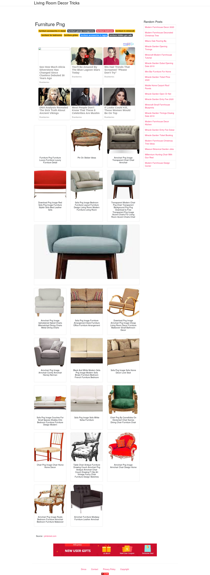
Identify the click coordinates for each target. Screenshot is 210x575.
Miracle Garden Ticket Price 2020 (157, 78)
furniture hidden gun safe (120, 35)
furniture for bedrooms (52, 35)
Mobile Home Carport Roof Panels (157, 87)
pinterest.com (50, 536)
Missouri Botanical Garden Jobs (159, 149)
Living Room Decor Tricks (57, 2)
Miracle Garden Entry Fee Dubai (159, 129)
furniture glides (71, 35)
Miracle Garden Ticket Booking (159, 135)
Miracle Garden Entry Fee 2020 (159, 99)
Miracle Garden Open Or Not (158, 93)
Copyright (124, 569)
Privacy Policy (109, 569)
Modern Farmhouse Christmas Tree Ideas (159, 142)
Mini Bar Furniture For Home (158, 71)
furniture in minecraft (125, 30)
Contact (94, 569)
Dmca (83, 569)
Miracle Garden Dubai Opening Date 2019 (159, 65)
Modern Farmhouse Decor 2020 (159, 27)
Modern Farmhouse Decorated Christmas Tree (159, 34)
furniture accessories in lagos (94, 35)
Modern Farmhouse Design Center (157, 164)
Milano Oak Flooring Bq (155, 40)
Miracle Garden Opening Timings (156, 48)
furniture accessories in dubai (52, 30)
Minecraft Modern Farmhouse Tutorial (158, 56)
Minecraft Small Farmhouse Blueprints (157, 106)
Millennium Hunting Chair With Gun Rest (158, 156)
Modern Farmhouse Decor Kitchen (157, 123)
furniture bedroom (105, 30)
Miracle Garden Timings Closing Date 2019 (159, 114)
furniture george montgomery (81, 30)
